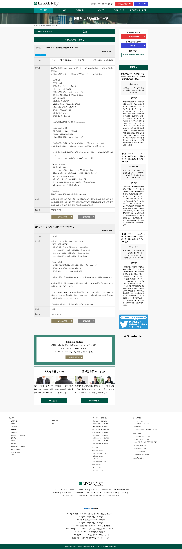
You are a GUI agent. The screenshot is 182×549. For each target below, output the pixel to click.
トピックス (100, 10)
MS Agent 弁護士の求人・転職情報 (91, 517)
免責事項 (123, 492)
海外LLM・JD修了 (15, 449)
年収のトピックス (97, 464)
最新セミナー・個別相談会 (100, 421)
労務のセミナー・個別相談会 (100, 441)
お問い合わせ (78, 492)
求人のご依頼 (66, 492)
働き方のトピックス (98, 470)
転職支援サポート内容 (140, 448)
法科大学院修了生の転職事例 (142, 454)
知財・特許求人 (15, 426)
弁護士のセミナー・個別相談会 (101, 438)
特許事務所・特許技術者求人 (18, 435)
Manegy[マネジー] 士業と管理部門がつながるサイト (91, 535)
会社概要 (56, 492)
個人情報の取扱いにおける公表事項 (75, 495)
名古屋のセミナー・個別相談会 (101, 429)
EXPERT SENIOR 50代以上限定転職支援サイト (91, 532)
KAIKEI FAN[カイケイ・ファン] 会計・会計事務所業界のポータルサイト (91, 529)
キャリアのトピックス (99, 467)
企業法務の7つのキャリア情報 (142, 436)
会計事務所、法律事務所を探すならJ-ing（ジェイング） (91, 538)
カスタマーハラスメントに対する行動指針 (104, 495)
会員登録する (94, 401)
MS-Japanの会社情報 (140, 451)
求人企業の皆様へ (138, 458)
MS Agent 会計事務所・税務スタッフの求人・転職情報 (91, 526)
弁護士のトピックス (98, 456)
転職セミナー (81, 10)
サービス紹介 (137, 418)
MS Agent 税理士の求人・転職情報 (91, 523)
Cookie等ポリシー (110, 492)
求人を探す (53, 401)
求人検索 (43, 10)
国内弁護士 (13, 441)
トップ (55, 489)
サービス (62, 10)
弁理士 (12, 455)
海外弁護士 (13, 443)
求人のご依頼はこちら (106, 4)
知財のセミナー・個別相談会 (100, 443)
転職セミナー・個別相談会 (100, 418)
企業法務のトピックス (99, 450)
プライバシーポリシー (94, 492)
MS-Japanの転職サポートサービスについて (134, 54)
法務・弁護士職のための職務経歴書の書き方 (146, 442)
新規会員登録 (123, 4)
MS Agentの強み (139, 421)
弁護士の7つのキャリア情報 (142, 439)
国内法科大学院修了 (16, 452)
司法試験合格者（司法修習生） (19, 446)
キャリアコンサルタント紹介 (142, 423)
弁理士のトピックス (98, 459)
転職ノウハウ (119, 10)
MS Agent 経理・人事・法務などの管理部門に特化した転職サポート (91, 514)
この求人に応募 (62, 217)
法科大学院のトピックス (99, 461)
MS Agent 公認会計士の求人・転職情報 (91, 520)
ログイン (140, 4)
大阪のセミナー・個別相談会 (100, 432)
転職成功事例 (138, 426)
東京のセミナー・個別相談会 (100, 423)
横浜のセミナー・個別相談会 (100, 426)
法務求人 (13, 423)
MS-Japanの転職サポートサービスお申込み (146, 429)
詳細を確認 (86, 217)
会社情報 (93, 4)
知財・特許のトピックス (99, 453)
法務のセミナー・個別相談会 (100, 435)
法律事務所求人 (15, 432)
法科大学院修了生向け (138, 10)
